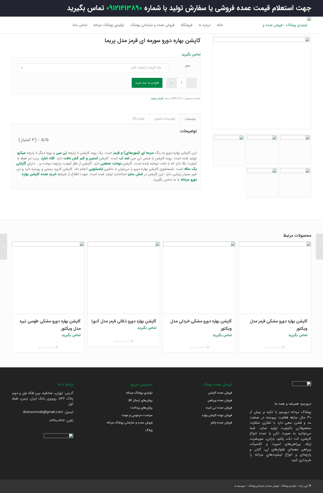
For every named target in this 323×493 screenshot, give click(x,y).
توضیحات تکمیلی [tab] (164, 119)
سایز (187, 66)
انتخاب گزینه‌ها (273, 348)
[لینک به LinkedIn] (22, 24)
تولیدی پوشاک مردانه (139, 392)
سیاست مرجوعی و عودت (137, 415)
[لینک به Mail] (15, 24)
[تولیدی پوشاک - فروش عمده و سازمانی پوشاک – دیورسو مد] (286, 25)
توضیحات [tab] (190, 118)
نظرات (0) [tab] (138, 119)
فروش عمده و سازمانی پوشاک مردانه (130, 422)
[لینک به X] (29, 24)
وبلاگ (149, 430)
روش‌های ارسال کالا (140, 400)
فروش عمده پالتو (221, 422)
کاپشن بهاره (157, 99)
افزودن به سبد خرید (147, 82)
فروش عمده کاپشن (220, 392)
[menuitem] (220, 25)
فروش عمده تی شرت (218, 407)
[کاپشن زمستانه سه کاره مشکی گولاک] (319, 247)
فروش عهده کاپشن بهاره (217, 415)
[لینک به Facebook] (36, 24)
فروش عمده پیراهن (220, 400)
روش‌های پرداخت (141, 407)
